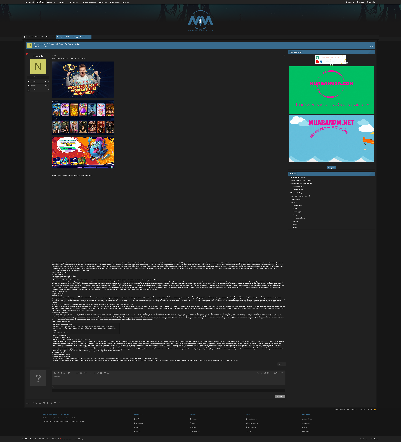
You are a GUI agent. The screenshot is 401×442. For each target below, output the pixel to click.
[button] (56, 2)
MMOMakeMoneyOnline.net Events (301, 180)
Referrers (294, 202)
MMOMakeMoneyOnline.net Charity (301, 183)
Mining (295, 215)
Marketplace (115, 2)
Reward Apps (297, 212)
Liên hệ (336, 409)
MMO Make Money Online (30, 439)
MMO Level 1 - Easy (296, 193)
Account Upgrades (90, 2)
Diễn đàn (41, 2)
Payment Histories (298, 186)
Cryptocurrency (296, 199)
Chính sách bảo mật (352, 409)
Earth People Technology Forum (62, 324)
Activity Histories (298, 189)
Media (63, 2)
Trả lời (282, 364)
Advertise (104, 2)
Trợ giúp (362, 409)
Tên (53, 387)
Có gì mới (52, 2)
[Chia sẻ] (282, 55)
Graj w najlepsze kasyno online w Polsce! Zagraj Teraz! (68, 58)
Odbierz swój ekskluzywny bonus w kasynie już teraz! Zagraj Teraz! (72, 175)
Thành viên (75, 2)
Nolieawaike (38, 47)
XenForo (376, 439)
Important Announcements (298, 177)
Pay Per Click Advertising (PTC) (300, 196)
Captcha (295, 221)
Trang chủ (31, 2)
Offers (295, 224)
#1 (284, 55)
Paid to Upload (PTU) (299, 218)
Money (127, 2)
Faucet (295, 208)
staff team (75, 421)
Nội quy (342, 409)
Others (295, 227)
